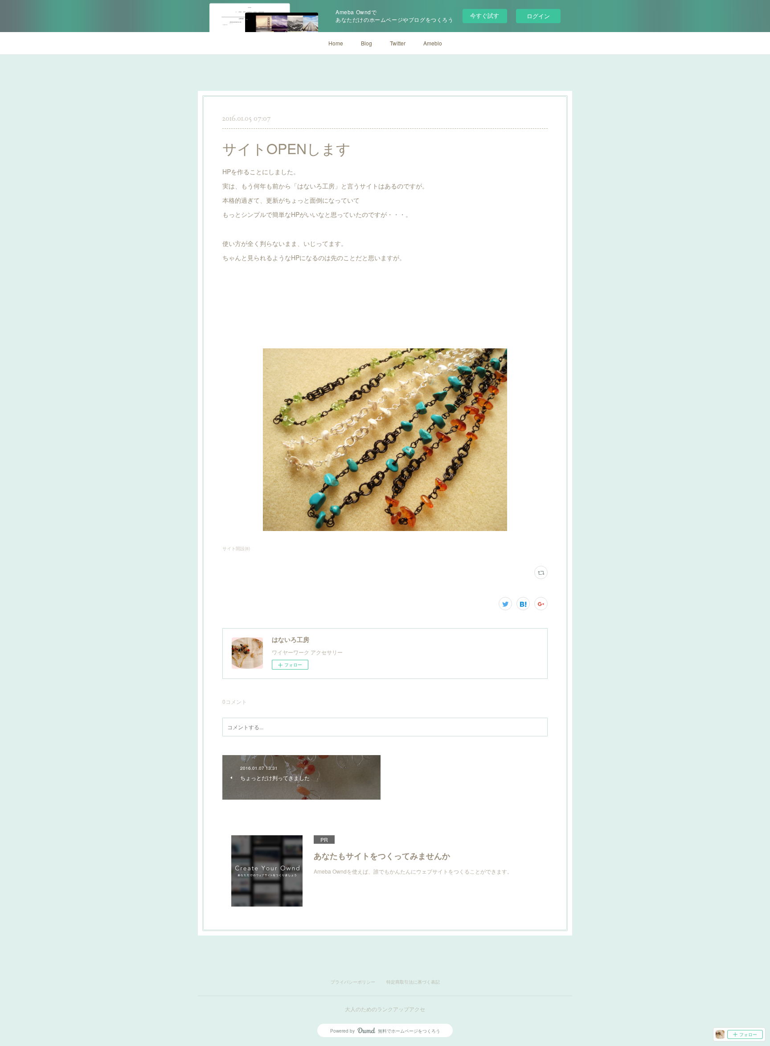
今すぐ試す (484, 15)
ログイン (538, 16)
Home (335, 43)
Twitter (397, 43)
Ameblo (432, 43)
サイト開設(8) (236, 548)
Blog (366, 43)
